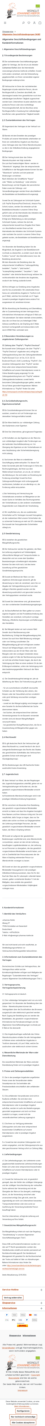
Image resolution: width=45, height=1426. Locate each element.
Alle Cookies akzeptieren (23, 1422)
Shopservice (8, 1303)
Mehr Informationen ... (22, 1406)
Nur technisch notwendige (23, 1417)
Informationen (9, 1308)
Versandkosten (8, 1348)
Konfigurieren (23, 1411)
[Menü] (5, 22)
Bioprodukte (14, 1378)
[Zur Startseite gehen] (22, 10)
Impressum (22, 1390)
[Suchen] (23, 22)
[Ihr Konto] (34, 22)
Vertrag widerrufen (13, 1297)
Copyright (35, 1375)
